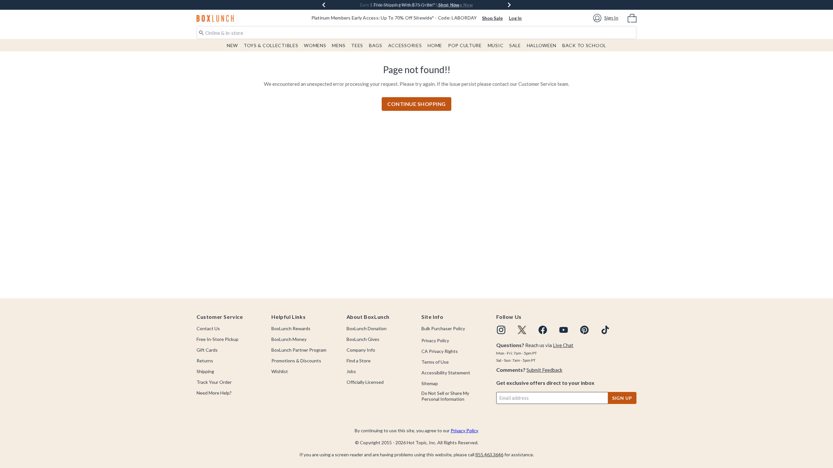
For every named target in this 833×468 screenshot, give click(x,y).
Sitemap (429, 383)
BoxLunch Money (289, 339)
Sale (515, 45)
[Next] (509, 4)
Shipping (205, 371)
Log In (515, 18)
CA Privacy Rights (439, 351)
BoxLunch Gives (363, 339)
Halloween (541, 45)
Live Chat (563, 345)
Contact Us (208, 328)
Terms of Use (435, 362)
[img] (501, 330)
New (232, 45)
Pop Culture (465, 45)
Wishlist (279, 371)
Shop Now (462, 4)
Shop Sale (492, 18)
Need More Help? (214, 393)
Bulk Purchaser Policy (443, 328)
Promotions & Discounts (296, 360)
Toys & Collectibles (271, 45)
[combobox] (416, 32)
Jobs (351, 371)
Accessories (405, 45)
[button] (606, 18)
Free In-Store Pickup (218, 339)
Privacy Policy (435, 340)
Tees (357, 45)
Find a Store (359, 360)
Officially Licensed (365, 382)
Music (496, 45)
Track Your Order (214, 382)
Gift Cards (207, 350)
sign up (622, 398)
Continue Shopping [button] (416, 104)
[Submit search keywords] (201, 32)
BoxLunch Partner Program (298, 350)
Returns (205, 360)
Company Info (361, 350)
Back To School (584, 45)
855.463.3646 (489, 454)
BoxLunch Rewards (290, 328)
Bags (375, 45)
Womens (315, 45)
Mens (338, 45)
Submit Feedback (544, 370)
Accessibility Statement (445, 372)
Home (435, 45)
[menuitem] (632, 17)
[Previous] (324, 4)
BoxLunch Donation (367, 328)
